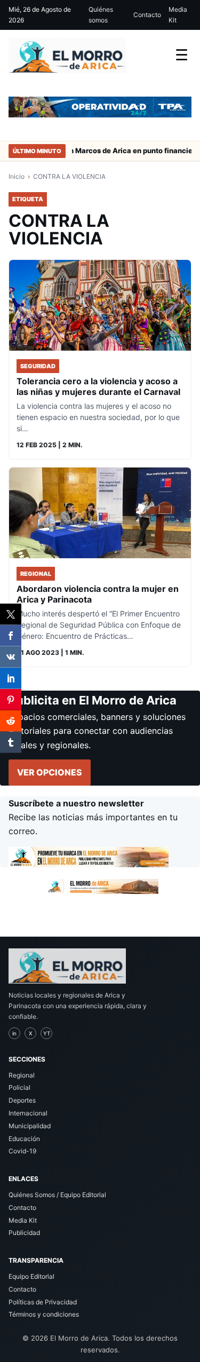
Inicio (17, 176)
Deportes (22, 1100)
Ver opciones (49, 772)
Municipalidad (30, 1126)
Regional (22, 1075)
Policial (19, 1087)
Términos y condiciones (44, 1314)
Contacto (147, 15)
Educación (24, 1139)
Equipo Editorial (31, 1276)
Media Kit (178, 14)
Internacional (28, 1113)
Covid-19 (22, 1151)
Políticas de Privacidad (43, 1302)
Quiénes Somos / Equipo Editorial (57, 1195)
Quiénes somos (101, 14)
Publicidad (24, 1233)
